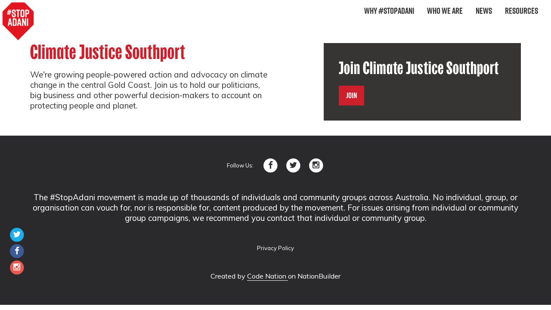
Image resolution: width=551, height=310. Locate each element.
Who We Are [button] (445, 11)
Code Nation (267, 276)
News (484, 11)
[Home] (18, 21)
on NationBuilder (314, 276)
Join (351, 95)
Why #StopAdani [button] (389, 11)
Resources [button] (521, 11)
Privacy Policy (275, 248)
